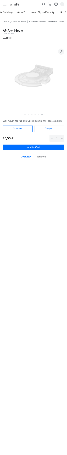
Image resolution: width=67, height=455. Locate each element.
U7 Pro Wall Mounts (56, 22)
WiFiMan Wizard (19, 22)
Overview (26, 156)
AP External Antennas (37, 22)
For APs (6, 22)
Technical (41, 156)
